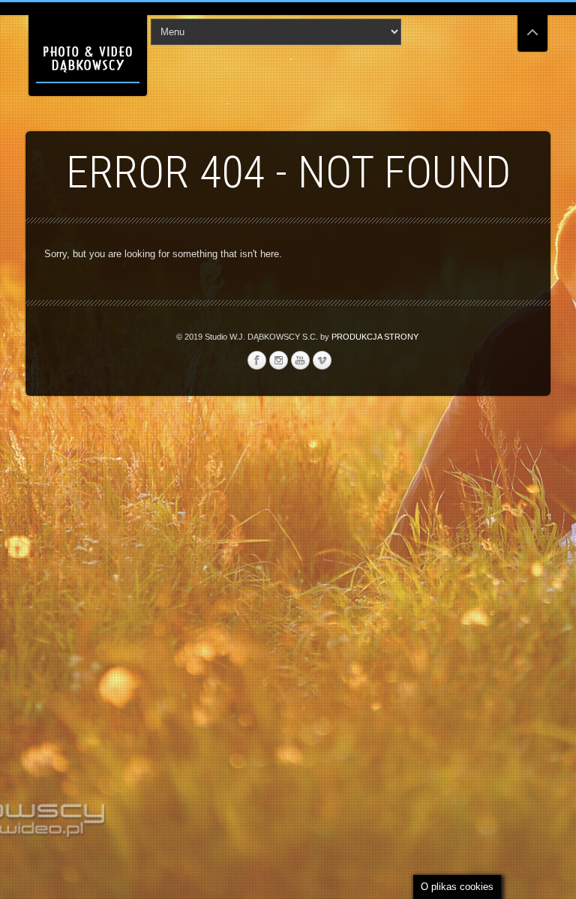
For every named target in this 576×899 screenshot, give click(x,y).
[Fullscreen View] (533, 26)
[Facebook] (256, 360)
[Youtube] (300, 360)
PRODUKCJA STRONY (375, 336)
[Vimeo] (322, 360)
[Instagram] (278, 360)
